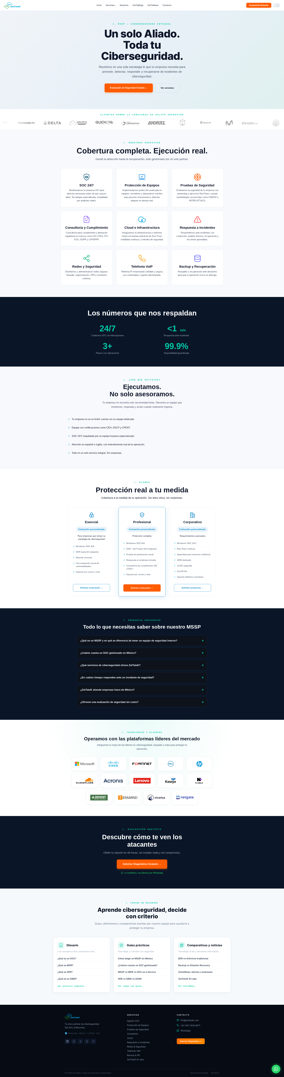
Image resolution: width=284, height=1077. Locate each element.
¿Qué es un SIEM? (67, 978)
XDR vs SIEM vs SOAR (130, 978)
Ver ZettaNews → (187, 986)
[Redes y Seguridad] (86, 267)
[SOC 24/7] (86, 187)
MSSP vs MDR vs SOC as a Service (137, 972)
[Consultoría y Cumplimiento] (86, 228)
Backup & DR (133, 1055)
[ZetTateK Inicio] (13, 5)
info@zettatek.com (189, 1020)
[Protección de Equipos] (142, 187)
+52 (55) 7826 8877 (190, 1025)
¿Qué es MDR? (65, 965)
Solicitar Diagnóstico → (191, 1041)
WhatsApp (186, 1030)
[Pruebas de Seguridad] (197, 187)
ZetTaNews (152, 5)
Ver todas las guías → (131, 986)
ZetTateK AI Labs (187, 978)
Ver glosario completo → (72, 986)
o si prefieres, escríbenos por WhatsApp (143, 873)
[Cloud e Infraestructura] (142, 228)
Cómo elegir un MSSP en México (135, 958)
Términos (215, 1073)
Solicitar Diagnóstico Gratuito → (142, 864)
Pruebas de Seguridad (138, 1029)
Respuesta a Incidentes (138, 1042)
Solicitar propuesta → (192, 588)
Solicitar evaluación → (91, 588)
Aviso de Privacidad (199, 1073)
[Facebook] (80, 1041)
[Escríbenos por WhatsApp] (276, 1069)
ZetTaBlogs (138, 5)
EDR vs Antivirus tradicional (193, 958)
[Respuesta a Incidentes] (197, 228)
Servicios (111, 5)
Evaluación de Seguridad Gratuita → (128, 87)
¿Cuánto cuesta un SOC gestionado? (137, 965)
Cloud (130, 1038)
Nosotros (124, 5)
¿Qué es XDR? (65, 972)
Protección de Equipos (138, 1025)
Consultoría (132, 1033)
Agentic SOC (133, 1021)
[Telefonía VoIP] (142, 267)
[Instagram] (73, 1041)
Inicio (99, 5)
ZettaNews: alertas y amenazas (195, 972)
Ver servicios (167, 88)
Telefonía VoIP (134, 1051)
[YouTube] (93, 1041)
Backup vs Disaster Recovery (194, 965)
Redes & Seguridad (136, 1046)
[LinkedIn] (67, 1041)
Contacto (167, 5)
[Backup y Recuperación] (197, 267)
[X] (86, 1041)
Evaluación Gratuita (258, 5)
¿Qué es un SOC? (67, 958)
